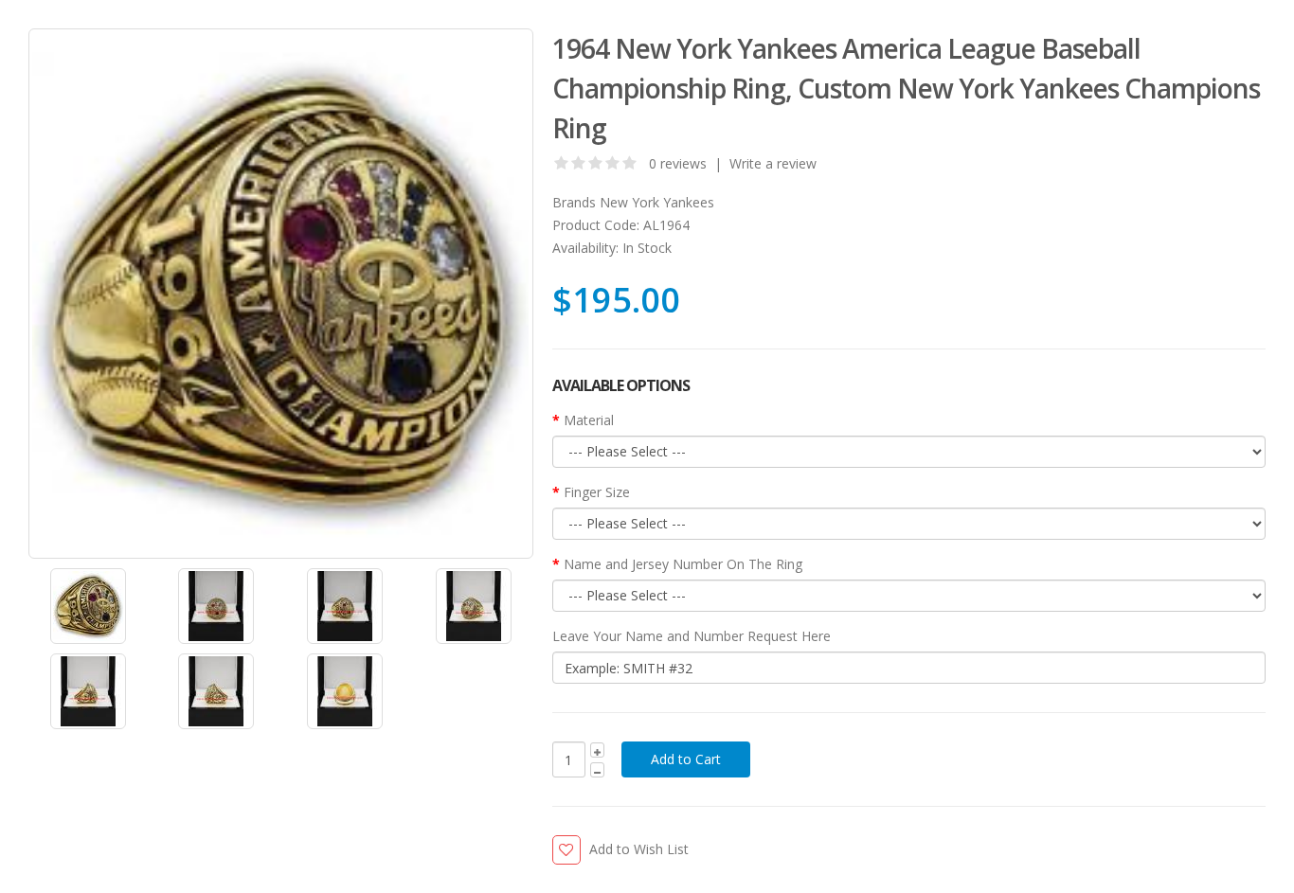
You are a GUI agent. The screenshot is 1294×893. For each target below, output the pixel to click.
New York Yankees (657, 202)
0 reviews (678, 163)
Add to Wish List (639, 849)
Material (589, 420)
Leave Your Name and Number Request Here (691, 636)
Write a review (773, 163)
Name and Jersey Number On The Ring (683, 564)
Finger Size (597, 492)
